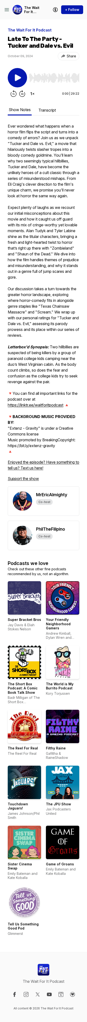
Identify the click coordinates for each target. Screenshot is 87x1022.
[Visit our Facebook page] (14, 994)
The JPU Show (58, 804)
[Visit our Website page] (60, 994)
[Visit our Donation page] (72, 994)
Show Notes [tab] (20, 109)
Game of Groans (60, 864)
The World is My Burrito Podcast (59, 686)
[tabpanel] (43, 304)
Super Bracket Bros (24, 620)
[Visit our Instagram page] (26, 994)
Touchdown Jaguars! (18, 806)
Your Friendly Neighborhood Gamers (58, 624)
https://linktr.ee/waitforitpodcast (35, 405)
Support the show (23, 478)
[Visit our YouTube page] (49, 994)
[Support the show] (55, 10)
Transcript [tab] (47, 110)
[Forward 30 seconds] (22, 93)
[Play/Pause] (17, 77)
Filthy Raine (56, 748)
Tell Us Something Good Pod (23, 926)
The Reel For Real (23, 748)
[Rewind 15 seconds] (13, 93)
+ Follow (72, 10)
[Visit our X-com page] (37, 994)
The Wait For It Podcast (31, 10)
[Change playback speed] (32, 93)
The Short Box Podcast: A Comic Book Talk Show (23, 688)
